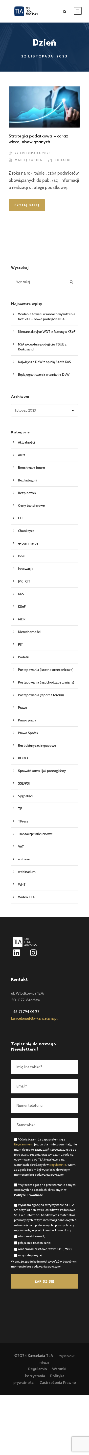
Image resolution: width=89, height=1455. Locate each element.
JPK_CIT (24, 581)
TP (20, 808)
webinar (24, 859)
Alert (21, 455)
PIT (20, 644)
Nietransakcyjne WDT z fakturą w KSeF (47, 331)
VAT (21, 846)
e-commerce (28, 543)
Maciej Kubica (28, 160)
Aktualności (26, 442)
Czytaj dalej (26, 205)
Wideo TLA (26, 897)
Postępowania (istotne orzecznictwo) (45, 669)
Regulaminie (57, 1164)
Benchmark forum (31, 467)
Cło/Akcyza (26, 531)
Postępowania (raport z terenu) (41, 695)
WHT (22, 884)
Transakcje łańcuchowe (35, 834)
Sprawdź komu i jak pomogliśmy (42, 770)
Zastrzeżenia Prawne (58, 1382)
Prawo (22, 707)
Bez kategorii (27, 480)
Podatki (63, 160)
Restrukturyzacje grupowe (37, 745)
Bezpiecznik (27, 493)
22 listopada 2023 (33, 153)
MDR (21, 619)
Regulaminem (23, 1144)
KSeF (22, 606)
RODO (23, 758)
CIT (20, 518)
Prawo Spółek (28, 733)
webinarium (27, 872)
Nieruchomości (29, 632)
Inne (21, 556)
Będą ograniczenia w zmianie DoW (43, 374)
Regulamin (37, 1369)
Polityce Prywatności (28, 1195)
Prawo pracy (27, 720)
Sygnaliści (25, 796)
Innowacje (25, 568)
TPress (23, 821)
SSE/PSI (24, 783)
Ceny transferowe (31, 505)
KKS (21, 594)
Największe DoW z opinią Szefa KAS (44, 362)
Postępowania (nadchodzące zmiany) (46, 682)
